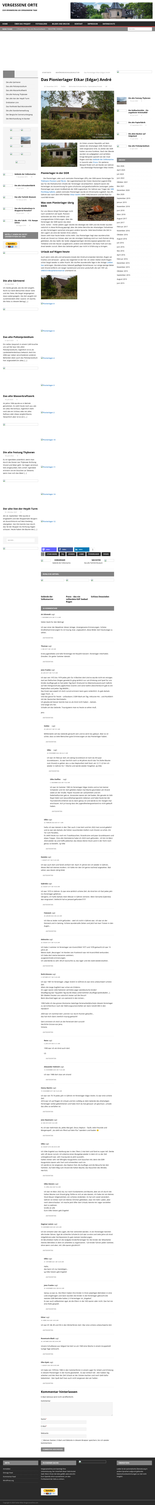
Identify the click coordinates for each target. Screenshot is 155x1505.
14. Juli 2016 (20, 188)
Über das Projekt (23, 24)
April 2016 (121, 255)
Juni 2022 (120, 178)
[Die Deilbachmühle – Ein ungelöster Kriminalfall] (122, 112)
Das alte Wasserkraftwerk (16, 90)
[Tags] (20, 74)
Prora (95, 162)
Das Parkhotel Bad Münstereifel (19, 106)
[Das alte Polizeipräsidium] (26, 132)
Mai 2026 (120, 166)
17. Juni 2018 (134, 139)
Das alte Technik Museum (25, 197)
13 (27, 188)
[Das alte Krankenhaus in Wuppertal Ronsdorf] (8, 210)
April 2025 (121, 170)
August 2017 (122, 218)
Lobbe (81, 554)
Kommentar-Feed (9, 1476)
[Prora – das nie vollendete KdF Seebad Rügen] (77, 586)
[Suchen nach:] (140, 29)
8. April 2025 (9, 340)
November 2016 (123, 230)
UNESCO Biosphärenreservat (53, 270)
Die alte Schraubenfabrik (25, 185)
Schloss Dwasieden (100, 596)
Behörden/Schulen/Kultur (78, 86)
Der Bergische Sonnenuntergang (19, 114)
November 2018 (123, 206)
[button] (49, 549)
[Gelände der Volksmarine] (52, 586)
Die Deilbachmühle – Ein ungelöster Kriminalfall (138, 111)
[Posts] (9, 74)
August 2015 (122, 279)
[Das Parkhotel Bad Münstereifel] (15, 156)
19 (31, 177)
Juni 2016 (120, 247)
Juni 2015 (120, 283)
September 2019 (123, 198)
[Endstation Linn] (26, 148)
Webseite (44, 1433)
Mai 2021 (120, 186)
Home (5, 24)
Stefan (63, 86)
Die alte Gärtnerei (13, 82)
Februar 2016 (122, 259)
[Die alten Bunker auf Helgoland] (122, 135)
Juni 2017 (120, 222)
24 (106, 86)
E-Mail (43, 1426)
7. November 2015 (21, 177)
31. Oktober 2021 (11, 512)
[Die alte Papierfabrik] (122, 124)
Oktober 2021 (122, 182)
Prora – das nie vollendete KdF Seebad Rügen (77, 599)
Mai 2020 (120, 194)
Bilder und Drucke (61, 24)
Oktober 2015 (122, 271)
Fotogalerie (41, 24)
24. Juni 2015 (20, 213)
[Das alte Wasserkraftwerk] (15, 140)
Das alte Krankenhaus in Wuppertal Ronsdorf (25, 209)
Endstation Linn (12, 102)
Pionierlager (93, 554)
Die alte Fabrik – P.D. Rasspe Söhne (26, 221)
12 (28, 213)
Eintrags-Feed (8, 1473)
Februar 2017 (122, 226)
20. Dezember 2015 (51, 86)
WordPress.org (8, 1480)
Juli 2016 (120, 243)
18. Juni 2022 (9, 456)
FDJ (62, 554)
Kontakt (79, 24)
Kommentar (45, 1401)
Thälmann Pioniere (49, 181)
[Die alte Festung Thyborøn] (26, 140)
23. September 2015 (136, 125)
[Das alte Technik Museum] (8, 199)
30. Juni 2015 (134, 115)
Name (43, 1419)
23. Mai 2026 (9, 284)
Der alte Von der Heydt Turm (17, 98)
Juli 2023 (120, 174)
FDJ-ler (63, 181)
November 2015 (123, 267)
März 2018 (121, 214)
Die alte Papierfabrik (136, 122)
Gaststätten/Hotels (95, 86)
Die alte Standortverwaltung (17, 110)
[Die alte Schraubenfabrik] (8, 187)
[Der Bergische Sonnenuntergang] (20, 164)
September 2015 (123, 275)
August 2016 (122, 239)
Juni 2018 (120, 210)
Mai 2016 (120, 251)
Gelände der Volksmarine (103, 159)
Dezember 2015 (123, 263)
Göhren (71, 554)
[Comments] (32, 74)
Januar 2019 (122, 202)
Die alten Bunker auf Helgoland (136, 135)
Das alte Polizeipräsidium (16, 86)
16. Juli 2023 (9, 399)
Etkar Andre (52, 554)
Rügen (106, 554)
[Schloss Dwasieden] (102, 586)
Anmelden (6, 1469)
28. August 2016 (21, 225)
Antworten (48, 638)
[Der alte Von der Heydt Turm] (15, 148)
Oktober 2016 (122, 234)
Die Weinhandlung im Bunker (18, 119)
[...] (26, 301)
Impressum (93, 24)
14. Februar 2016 (21, 200)
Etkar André (75, 194)
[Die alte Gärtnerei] (15, 132)
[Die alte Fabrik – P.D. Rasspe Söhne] (8, 222)
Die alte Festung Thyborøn (16, 94)
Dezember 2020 (123, 190)
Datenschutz (109, 24)
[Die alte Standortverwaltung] (26, 156)
